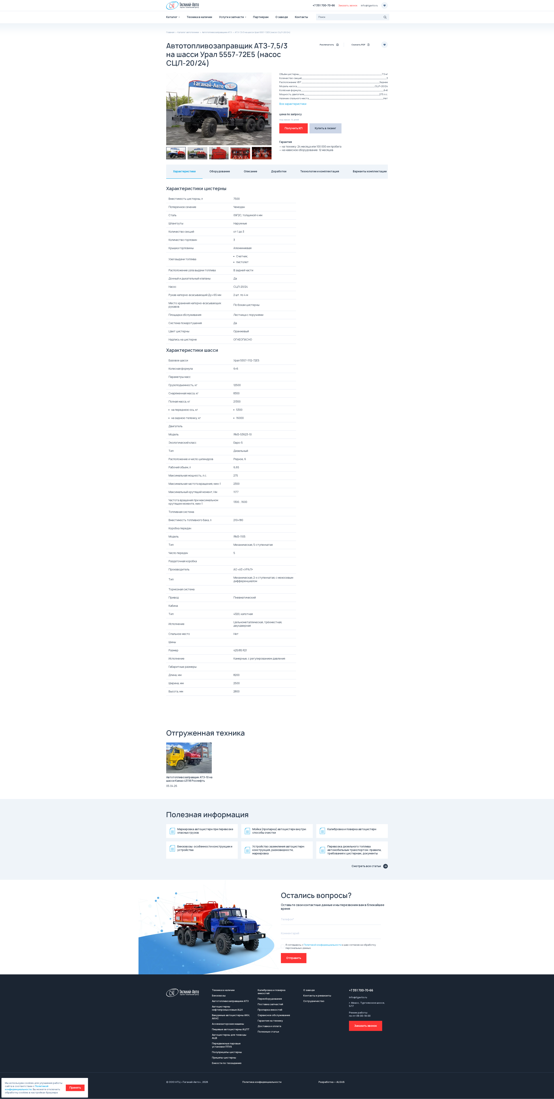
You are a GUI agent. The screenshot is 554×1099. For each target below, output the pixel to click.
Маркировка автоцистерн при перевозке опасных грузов (205, 831)
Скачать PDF (358, 44)
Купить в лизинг (325, 128)
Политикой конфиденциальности (322, 944)
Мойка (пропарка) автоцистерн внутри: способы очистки (279, 831)
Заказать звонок (365, 1026)
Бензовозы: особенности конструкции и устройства (204, 848)
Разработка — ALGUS (332, 1082)
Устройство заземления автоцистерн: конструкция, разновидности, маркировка (278, 850)
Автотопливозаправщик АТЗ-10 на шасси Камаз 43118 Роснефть (189, 779)
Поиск (385, 17)
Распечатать (327, 44)
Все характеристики (292, 104)
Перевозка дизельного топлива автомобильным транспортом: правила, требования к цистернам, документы (354, 850)
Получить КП (293, 128)
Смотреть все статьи (366, 866)
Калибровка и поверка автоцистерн (351, 829)
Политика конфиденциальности (261, 1082)
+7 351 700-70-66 (324, 5)
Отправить (293, 958)
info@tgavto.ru (369, 5)
